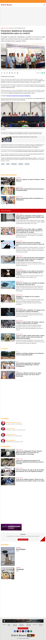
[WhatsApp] (7, 73)
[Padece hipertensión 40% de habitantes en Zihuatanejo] (8, 200)
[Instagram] (20, 631)
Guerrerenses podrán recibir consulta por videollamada (18, 95)
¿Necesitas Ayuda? (23, 628)
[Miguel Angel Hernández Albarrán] (3, 423)
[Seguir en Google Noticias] (44, 73)
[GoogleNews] (26, 631)
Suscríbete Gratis (23, 539)
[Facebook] (2, 73)
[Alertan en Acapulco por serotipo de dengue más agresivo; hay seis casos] (8, 287)
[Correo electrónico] (12, 73)
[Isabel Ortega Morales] (3, 441)
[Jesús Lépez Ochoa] (3, 429)
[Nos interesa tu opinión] (23, 621)
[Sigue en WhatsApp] (42, 73)
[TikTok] (23, 631)
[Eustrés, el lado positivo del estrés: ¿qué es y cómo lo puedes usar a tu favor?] (8, 326)
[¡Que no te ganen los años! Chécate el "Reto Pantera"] (8, 181)
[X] (4, 73)
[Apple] (28, 631)
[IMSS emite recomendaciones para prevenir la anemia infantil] (8, 191)
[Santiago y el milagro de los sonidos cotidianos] (8, 300)
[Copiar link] (15, 73)
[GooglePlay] (31, 631)
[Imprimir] (17, 73)
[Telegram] (9, 73)
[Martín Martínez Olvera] (3, 435)
